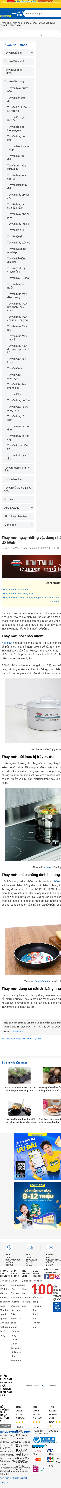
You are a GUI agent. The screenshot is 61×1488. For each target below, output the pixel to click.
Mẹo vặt (9, 499)
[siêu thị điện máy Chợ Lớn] (5, 16)
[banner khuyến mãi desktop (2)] (30, 1)
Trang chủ (5, 22)
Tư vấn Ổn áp (15, 368)
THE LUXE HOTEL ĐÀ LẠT (37, 1412)
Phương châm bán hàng (5, 1301)
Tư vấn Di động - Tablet (14, 71)
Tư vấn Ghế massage (14, 376)
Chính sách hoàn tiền (16, 1284)
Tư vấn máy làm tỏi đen (18, 428)
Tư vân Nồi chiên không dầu (17, 386)
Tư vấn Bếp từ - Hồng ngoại (16, 128)
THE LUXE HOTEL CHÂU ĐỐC (53, 1414)
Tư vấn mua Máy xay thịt (17, 338)
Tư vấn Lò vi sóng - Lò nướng (18, 109)
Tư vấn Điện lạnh (14, 61)
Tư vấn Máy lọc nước (16, 286)
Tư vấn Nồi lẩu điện (16, 158)
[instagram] (57, 1277)
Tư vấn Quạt (14, 236)
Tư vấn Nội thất (13, 479)
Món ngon (10, 524)
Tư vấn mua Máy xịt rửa (18, 328)
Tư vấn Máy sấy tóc (18, 242)
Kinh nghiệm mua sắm (24, 22)
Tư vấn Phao (14, 394)
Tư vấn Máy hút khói (16, 138)
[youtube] (51, 1277)
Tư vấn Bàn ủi (15, 230)
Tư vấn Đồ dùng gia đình (16, 260)
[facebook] (46, 1277)
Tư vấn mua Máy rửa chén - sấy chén (17, 307)
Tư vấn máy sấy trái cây (18, 437)
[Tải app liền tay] (37, 1156)
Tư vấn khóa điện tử (17, 447)
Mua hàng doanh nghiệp (5, 1314)
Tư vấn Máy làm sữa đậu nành (16, 206)
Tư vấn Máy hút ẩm (18, 400)
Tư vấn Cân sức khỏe (16, 360)
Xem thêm (53, 601)
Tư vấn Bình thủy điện (17, 187)
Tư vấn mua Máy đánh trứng (17, 296)
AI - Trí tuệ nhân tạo (15, 516)
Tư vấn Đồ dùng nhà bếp (16, 251)
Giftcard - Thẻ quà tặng (26, 1301)
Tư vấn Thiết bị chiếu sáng (16, 270)
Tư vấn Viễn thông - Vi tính (17, 469)
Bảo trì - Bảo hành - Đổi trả (16, 1297)
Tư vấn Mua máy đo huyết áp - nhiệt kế (18, 349)
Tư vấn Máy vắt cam (16, 418)
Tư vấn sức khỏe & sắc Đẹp (17, 489)
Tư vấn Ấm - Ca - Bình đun (17, 167)
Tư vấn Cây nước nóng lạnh (17, 408)
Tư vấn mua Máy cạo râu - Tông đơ (17, 318)
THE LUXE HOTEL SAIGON (21, 1412)
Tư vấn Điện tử (13, 52)
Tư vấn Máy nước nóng (17, 90)
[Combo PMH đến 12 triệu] (37, 1205)
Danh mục (19, 13)
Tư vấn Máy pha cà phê (18, 216)
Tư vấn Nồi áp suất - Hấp (18, 148)
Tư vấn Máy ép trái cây (18, 196)
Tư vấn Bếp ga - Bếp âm (16, 119)
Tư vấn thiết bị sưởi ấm (18, 457)
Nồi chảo (7, 642)
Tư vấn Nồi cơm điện (16, 99)
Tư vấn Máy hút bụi (18, 223)
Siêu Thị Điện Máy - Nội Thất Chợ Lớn (21, 1038)
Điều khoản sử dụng (15, 1318)
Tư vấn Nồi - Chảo (18, 278)
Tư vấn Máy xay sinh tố (16, 177)
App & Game (11, 507)
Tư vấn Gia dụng (46, 22)
